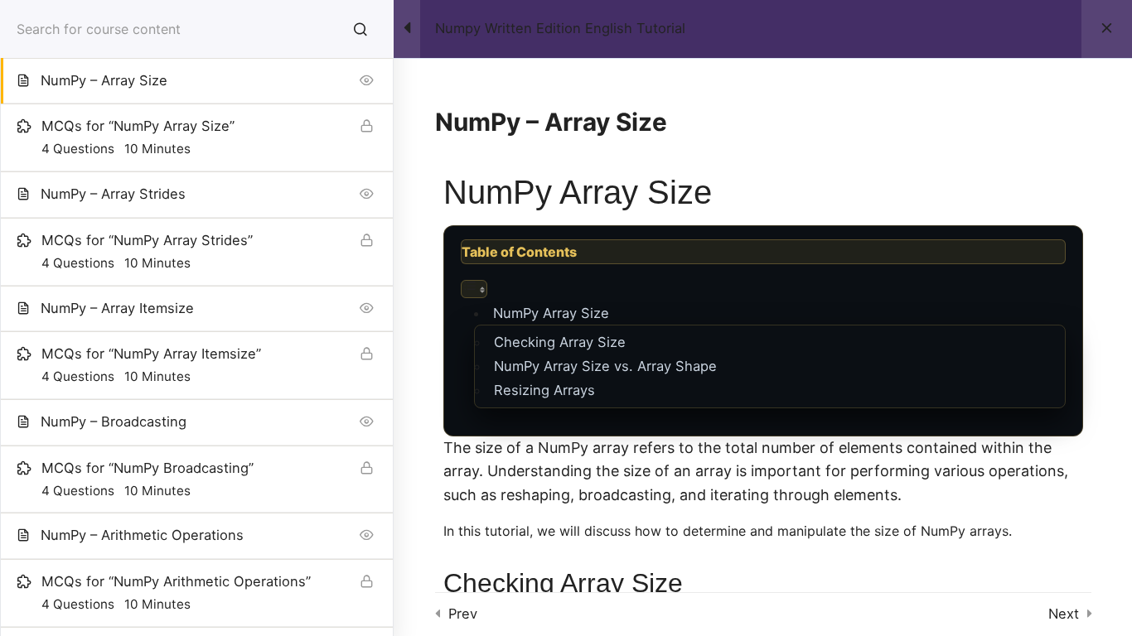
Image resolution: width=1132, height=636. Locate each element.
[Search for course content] (360, 29)
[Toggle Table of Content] (474, 289)
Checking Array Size (560, 342)
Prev (462, 613)
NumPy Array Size (551, 313)
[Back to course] (1106, 29)
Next (1063, 613)
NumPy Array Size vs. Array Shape (605, 366)
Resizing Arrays (544, 390)
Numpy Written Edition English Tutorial (560, 28)
